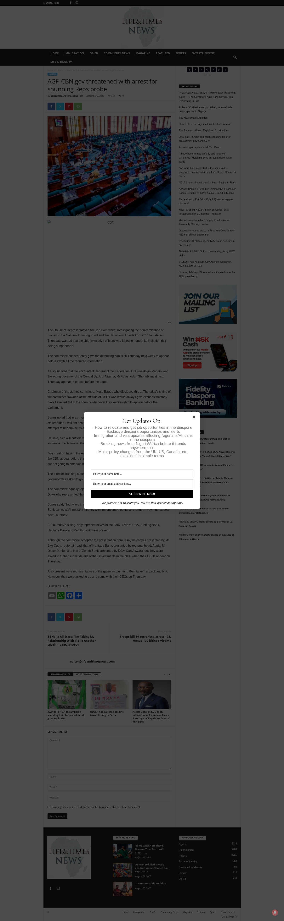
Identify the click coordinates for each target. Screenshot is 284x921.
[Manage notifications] (275, 912)
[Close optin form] (194, 417)
